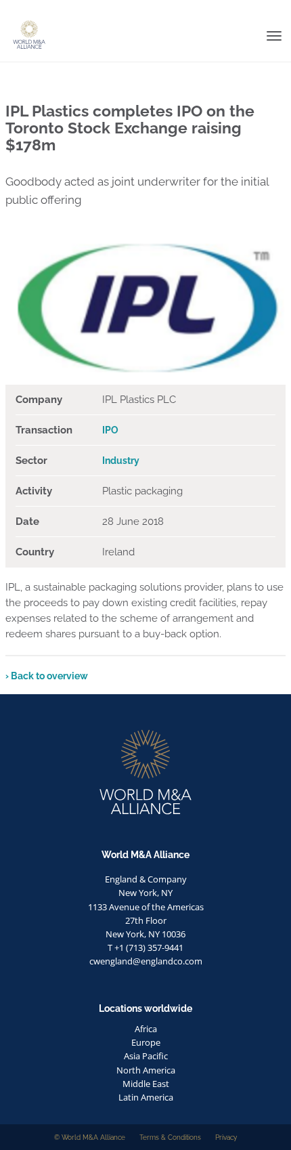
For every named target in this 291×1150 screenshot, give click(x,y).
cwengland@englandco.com (145, 961)
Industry (120, 460)
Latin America (145, 1097)
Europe (145, 1042)
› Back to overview (46, 675)
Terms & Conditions (170, 1137)
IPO (110, 430)
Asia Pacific (146, 1056)
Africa (146, 1029)
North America (145, 1070)
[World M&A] (5, 10)
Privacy (226, 1137)
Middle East (145, 1084)
